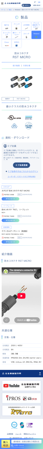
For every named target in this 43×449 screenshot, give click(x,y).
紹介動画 (16, 65)
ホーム (3, 9)
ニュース (18, 434)
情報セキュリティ (30, 434)
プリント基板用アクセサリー (36, 25)
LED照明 (26, 25)
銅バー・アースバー (16, 33)
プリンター (16, 25)
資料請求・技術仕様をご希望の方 (26, 441)
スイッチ (26, 33)
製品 (10, 9)
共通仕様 (26, 65)
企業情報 (10, 434)
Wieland (36, 33)
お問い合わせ (19, 445)
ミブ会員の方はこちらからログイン (23, 171)
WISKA (16, 42)
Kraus (7, 42)
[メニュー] (2, 4)
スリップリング (7, 33)
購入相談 (5, 444)
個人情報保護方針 (16, 438)
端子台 (6, 25)
